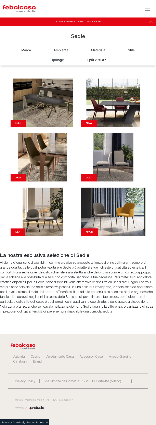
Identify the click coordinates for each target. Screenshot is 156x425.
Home (59, 21)
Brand (37, 361)
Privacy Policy (25, 381)
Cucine (35, 356)
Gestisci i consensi (37, 423)
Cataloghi (20, 361)
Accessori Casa (91, 356)
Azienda (19, 356)
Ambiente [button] (61, 50)
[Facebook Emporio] (131, 381)
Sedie (97, 21)
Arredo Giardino (120, 356)
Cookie (17, 423)
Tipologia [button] (57, 60)
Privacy (5, 423)
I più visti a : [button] (96, 60)
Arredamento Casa (78, 21)
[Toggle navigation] (147, 9)
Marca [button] (26, 50)
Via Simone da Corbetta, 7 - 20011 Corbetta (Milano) (83, 381)
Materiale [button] (98, 50)
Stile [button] (131, 50)
